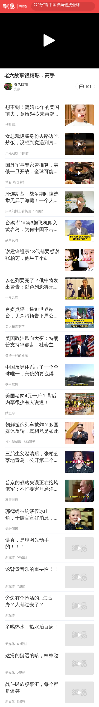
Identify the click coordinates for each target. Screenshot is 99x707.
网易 (8, 6)
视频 (23, 6)
